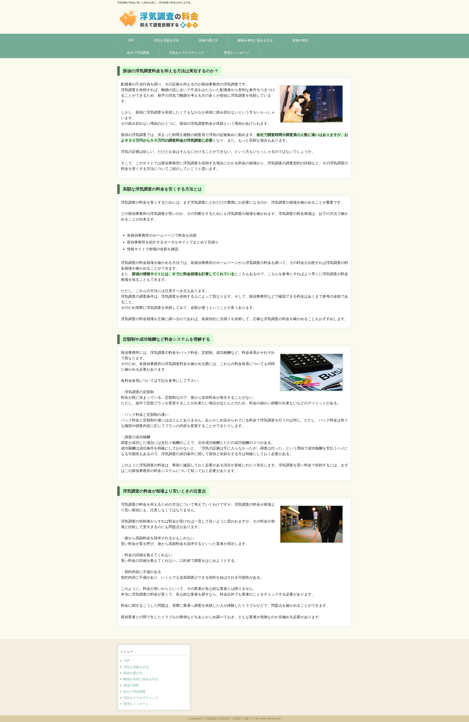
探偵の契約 (300, 40)
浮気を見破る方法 (166, 40)
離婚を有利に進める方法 (255, 40)
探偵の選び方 (208, 40)
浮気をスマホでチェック (186, 52)
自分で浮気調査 (138, 52)
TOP (130, 40)
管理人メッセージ (236, 52)
